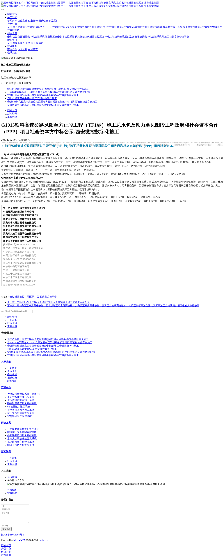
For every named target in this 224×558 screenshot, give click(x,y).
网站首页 (12, 14)
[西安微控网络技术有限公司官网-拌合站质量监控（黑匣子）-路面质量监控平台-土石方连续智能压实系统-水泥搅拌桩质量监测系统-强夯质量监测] (112, 4)
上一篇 (48, 302)
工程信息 (12, 117)
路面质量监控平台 (47, 296)
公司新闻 (12, 320)
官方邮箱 (12, 493)
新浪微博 (12, 477)
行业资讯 (12, 323)
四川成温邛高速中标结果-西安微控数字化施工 (32, 98)
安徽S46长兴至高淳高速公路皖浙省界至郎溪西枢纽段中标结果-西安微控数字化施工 (52, 101)
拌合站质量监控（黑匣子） (22, 296)
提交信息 (6, 529)
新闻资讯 (12, 113)
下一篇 (103, 305)
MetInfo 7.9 (19, 540)
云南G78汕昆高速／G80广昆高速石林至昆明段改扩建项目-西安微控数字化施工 (49, 92)
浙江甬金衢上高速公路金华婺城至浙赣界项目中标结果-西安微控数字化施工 (48, 89)
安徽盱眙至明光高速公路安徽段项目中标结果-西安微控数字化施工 (43, 95)
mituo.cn (44, 540)
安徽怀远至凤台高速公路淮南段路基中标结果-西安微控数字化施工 (43, 105)
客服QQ (11, 490)
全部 (9, 27)
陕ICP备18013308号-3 (12, 534)
